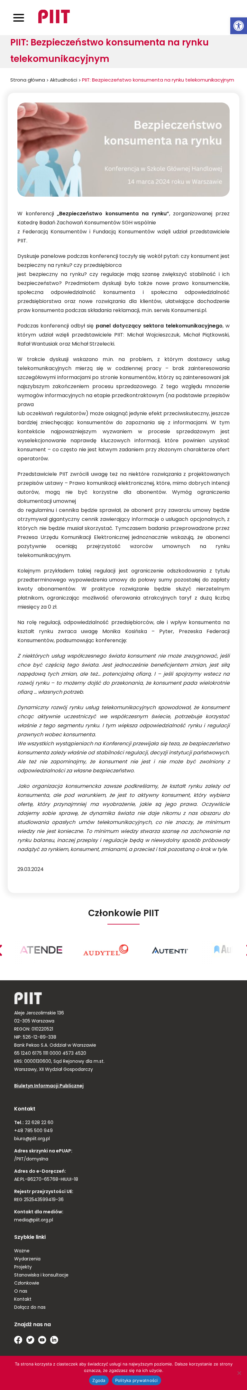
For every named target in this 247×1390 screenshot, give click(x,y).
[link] (238, 25)
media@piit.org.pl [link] (33, 1220)
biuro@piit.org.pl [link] (32, 1139)
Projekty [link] (23, 1267)
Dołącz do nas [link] (30, 1307)
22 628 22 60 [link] (38, 1123)
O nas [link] (20, 1291)
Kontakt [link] (23, 1299)
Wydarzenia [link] (27, 1259)
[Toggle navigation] (18, 17)
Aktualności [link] (63, 80)
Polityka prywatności (136, 1380)
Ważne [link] (22, 1251)
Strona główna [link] (27, 80)
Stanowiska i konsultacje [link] (41, 1275)
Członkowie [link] (26, 1283)
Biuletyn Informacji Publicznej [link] (49, 1086)
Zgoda (98, 1380)
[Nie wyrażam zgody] (239, 1373)
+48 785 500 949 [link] (33, 1131)
